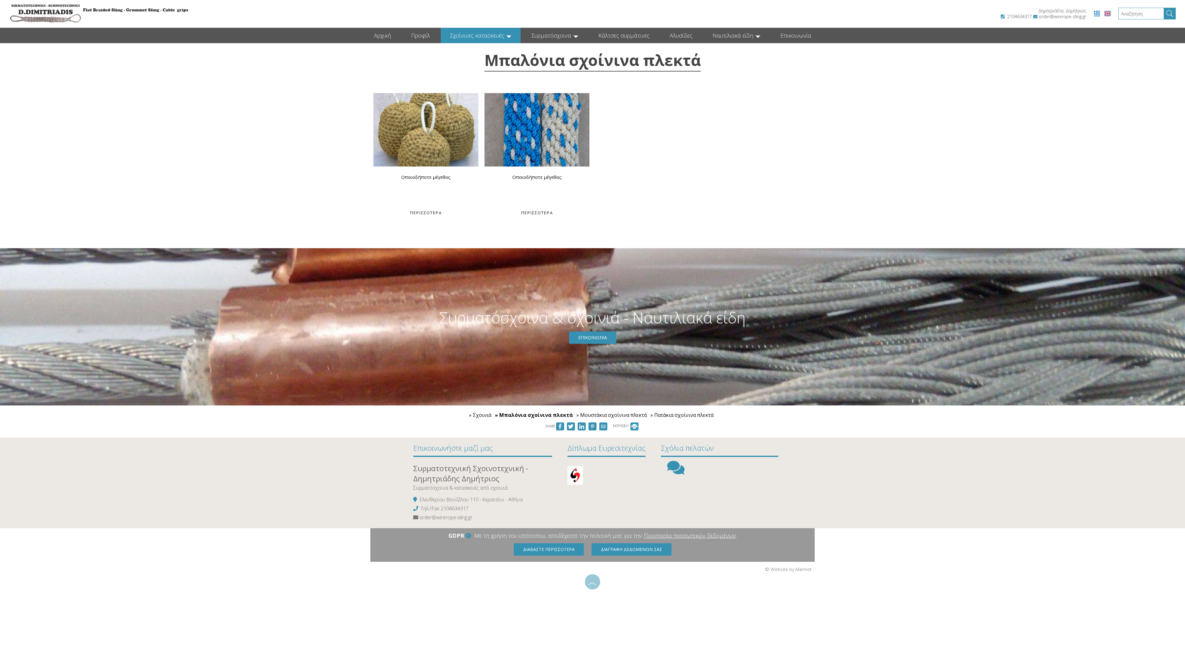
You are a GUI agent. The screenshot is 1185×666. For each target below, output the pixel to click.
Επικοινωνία (795, 35)
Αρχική (382, 35)
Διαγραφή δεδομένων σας (631, 549)
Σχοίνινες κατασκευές (478, 35)
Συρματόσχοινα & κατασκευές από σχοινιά (460, 487)
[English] (1107, 13)
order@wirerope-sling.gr (1062, 16)
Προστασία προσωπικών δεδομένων (690, 535)
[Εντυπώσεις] (676, 471)
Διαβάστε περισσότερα (549, 549)
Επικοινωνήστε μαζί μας (453, 448)
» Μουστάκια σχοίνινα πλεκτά (611, 415)
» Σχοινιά (480, 415)
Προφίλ (420, 35)
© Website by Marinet (788, 569)
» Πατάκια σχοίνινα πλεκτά (682, 415)
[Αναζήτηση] (1170, 13)
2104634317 (1019, 16)
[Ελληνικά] (1097, 13)
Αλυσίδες (681, 35)
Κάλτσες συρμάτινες (624, 35)
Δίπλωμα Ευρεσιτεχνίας (607, 448)
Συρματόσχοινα (552, 35)
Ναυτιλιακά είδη (734, 35)
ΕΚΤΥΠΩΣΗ (621, 426)
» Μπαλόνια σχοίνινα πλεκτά (534, 415)
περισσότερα (426, 213)
